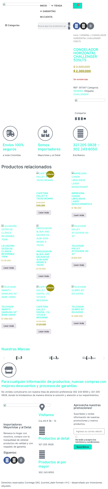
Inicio (75, 35)
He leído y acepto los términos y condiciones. (87, 441)
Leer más (44, 212)
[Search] (69, 25)
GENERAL (85, 35)
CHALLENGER (80, 94)
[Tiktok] (90, 25)
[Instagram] (83, 25)
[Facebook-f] (76, 25)
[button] (76, 118)
